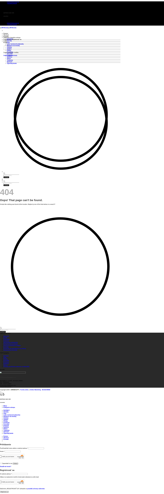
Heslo (2, 451)
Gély (8, 42)
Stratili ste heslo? (5, 466)
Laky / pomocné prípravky (15, 44)
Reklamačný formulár (10, 350)
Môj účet (6, 336)
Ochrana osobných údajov (12, 345)
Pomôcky (10, 52)
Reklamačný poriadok (10, 344)
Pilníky (9, 50)
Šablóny (9, 57)
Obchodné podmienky (10, 342)
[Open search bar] (4, 181)
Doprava (6, 341)
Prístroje (9, 55)
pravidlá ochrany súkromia (36, 488)
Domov (5, 33)
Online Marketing (35, 389)
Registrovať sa (4, 491)
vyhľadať (6, 185)
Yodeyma (10, 60)
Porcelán (10, 53)
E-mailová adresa (6, 474)
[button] (5, 41)
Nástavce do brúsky (13, 45)
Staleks (5, 419)
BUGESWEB (46, 389)
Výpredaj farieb (12, 63)
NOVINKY (10, 39)
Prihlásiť (15, 463)
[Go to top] (0, 391)
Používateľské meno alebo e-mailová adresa (14, 448)
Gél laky (9, 40)
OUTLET (9, 62)
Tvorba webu (24, 389)
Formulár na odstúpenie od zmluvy (14, 348)
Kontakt (6, 36)
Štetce (9, 58)
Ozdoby (5, 418)
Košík (5, 338)
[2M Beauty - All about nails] (8, 27)
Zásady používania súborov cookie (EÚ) (16, 366)
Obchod (6, 35)
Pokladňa (6, 339)
